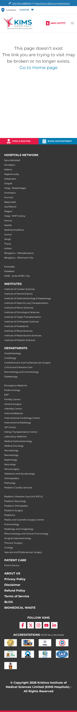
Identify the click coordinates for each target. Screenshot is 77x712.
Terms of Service (16, 596)
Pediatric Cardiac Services (18, 487)
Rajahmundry (11, 174)
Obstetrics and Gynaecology (19, 473)
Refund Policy (14, 590)
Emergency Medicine (15, 385)
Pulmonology (11, 524)
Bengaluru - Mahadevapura (19, 253)
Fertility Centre (12, 399)
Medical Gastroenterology (18, 441)
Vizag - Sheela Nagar (15, 188)
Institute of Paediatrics (16, 326)
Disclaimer (12, 585)
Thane (7, 243)
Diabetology (11, 376)
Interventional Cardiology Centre (22, 418)
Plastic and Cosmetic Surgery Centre (24, 519)
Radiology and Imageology (18, 529)
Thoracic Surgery (13, 543)
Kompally (9, 266)
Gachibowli (10, 206)
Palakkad (9, 271)
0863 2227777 (58, 23)
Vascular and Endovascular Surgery (23, 552)
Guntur (8, 234)
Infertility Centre (13, 408)
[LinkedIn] (54, 625)
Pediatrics (9, 515)
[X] (30, 625)
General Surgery (12, 404)
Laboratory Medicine (15, 436)
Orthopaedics (11, 478)
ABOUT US (12, 573)
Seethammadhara (14, 229)
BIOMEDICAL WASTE (20, 607)
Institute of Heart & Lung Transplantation (26, 303)
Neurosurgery (11, 469)
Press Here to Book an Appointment (52, 3)
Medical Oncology (14, 445)
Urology (8, 547)
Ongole (8, 183)
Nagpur (8, 211)
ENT (6, 394)
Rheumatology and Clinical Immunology (26, 533)
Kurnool (8, 197)
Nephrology (10, 459)
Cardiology (10, 358)
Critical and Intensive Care (18, 367)
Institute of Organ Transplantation (22, 317)
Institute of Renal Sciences (18, 330)
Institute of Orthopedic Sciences (21, 321)
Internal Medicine (13, 413)
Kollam (8, 248)
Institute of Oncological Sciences (21, 312)
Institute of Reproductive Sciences (22, 335)
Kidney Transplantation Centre (20, 432)
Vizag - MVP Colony (14, 216)
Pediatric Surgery (13, 510)
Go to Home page (39, 67)
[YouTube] (46, 625)
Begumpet (10, 202)
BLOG (8, 602)
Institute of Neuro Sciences (18, 307)
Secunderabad (12, 160)
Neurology (10, 464)
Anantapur (10, 192)
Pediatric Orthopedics (16, 505)
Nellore (8, 169)
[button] (26, 9)
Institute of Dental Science (18, 293)
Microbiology (11, 450)
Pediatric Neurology (15, 501)
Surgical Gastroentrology (17, 538)
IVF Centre (10, 427)
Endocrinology (12, 390)
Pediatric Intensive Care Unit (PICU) (23, 496)
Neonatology (11, 455)
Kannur (8, 220)
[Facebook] (23, 625)
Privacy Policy (15, 579)
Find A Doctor (12, 565)
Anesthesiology (12, 353)
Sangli (7, 239)
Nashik (8, 225)
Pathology (10, 483)
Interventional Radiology (17, 422)
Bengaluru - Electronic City (18, 257)
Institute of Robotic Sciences (19, 340)
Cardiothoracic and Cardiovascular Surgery (27, 362)
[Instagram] (38, 625)
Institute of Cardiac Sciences (19, 289)
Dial (21, 3)
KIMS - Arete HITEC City (17, 276)
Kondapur (9, 164)
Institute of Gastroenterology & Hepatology (27, 298)
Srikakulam (10, 178)
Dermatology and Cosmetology (21, 372)
